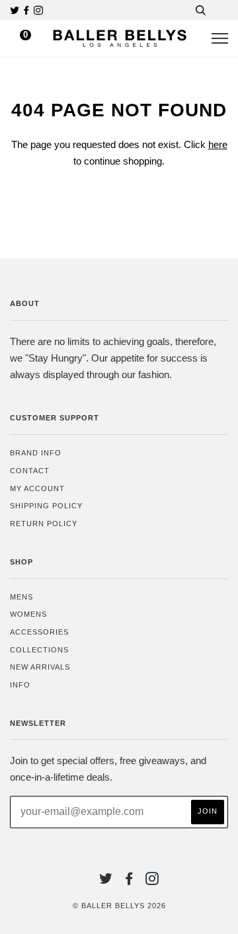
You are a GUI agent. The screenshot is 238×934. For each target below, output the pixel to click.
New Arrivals (40, 667)
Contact (30, 471)
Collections (39, 650)
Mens (21, 597)
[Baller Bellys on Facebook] (28, 10)
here (217, 144)
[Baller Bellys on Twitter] (16, 10)
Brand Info (35, 453)
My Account (37, 488)
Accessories (39, 632)
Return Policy (43, 523)
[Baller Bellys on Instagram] (38, 10)
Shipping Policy (46, 506)
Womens (28, 614)
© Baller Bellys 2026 (119, 906)
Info (20, 685)
